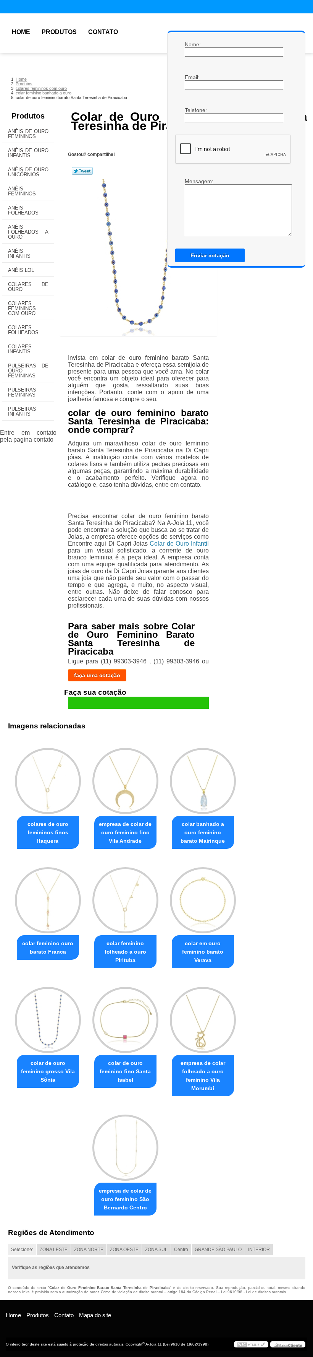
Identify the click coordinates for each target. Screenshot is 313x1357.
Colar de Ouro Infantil (179, 543)
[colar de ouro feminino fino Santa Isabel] (125, 1016)
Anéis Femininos (22, 191)
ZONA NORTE (88, 1249)
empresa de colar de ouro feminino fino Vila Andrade (125, 832)
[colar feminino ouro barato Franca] (48, 897)
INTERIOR (259, 1249)
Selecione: (22, 1249)
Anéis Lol (21, 270)
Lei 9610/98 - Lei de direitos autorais (253, 1292)
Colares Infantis (20, 349)
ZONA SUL (156, 1249)
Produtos (59, 32)
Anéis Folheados (23, 210)
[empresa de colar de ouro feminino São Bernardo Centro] (125, 1144)
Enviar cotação (209, 255)
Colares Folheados (23, 330)
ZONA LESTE (54, 1249)
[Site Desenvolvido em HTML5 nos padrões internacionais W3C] (251, 1344)
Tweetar (82, 171)
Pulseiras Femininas (22, 392)
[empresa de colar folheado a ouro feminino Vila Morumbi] (203, 1016)
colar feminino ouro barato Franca (47, 947)
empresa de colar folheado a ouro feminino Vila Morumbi (203, 1075)
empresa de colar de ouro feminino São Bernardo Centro (125, 1199)
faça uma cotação (97, 675)
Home (21, 32)
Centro (181, 1249)
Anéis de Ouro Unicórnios (28, 172)
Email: (192, 77)
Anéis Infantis (19, 253)
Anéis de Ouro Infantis (28, 153)
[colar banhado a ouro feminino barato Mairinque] (203, 777)
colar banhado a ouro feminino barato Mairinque (203, 832)
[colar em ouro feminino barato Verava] (203, 897)
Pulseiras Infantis (22, 411)
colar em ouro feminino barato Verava (202, 951)
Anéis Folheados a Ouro (28, 232)
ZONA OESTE (124, 1249)
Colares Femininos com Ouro (22, 308)
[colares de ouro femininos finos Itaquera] (48, 777)
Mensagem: (192, 181)
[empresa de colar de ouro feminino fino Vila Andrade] (125, 777)
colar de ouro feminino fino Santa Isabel (125, 1071)
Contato (103, 32)
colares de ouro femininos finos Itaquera (47, 832)
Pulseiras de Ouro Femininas (28, 371)
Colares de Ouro (28, 286)
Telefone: (192, 110)
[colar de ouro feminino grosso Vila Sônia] (48, 1016)
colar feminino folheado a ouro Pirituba (125, 951)
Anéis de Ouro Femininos (28, 133)
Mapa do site (95, 1315)
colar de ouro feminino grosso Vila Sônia (48, 1071)
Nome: (192, 44)
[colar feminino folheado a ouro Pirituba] (125, 897)
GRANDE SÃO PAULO (218, 1249)
